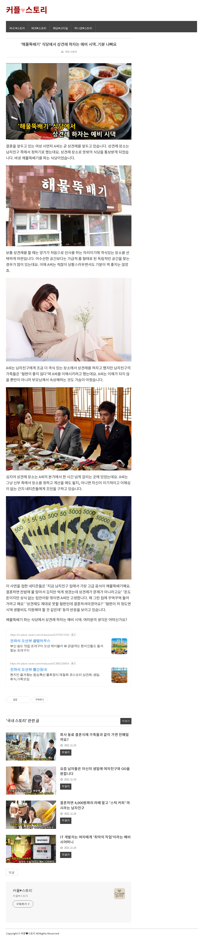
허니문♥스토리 (83, 28)
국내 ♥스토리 (17, 28)
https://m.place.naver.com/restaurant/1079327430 (39, 634)
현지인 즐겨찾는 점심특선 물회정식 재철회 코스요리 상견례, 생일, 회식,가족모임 (55, 677)
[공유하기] (20, 700)
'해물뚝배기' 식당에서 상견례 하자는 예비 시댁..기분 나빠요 (69, 44)
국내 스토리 (71, 51)
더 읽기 (65, 752)
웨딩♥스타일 (60, 28)
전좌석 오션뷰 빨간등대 (28, 669)
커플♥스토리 (22, 890)
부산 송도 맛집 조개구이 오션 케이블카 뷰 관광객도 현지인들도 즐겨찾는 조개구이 (56, 648)
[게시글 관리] (25, 700)
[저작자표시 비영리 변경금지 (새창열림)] (52, 699)
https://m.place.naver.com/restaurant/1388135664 (39, 663)
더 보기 (125, 721)
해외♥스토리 (38, 28)
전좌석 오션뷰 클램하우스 (30, 641)
